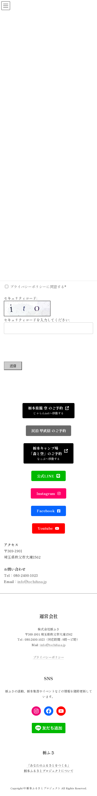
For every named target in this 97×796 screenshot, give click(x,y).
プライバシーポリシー (48, 657)
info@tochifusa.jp (32, 581)
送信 (13, 365)
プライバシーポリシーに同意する (37, 286)
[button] (49, 410)
